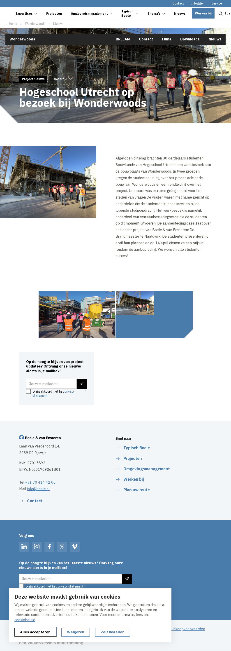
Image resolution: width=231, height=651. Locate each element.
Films (166, 39)
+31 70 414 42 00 (40, 482)
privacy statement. (71, 586)
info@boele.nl (38, 489)
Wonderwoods (35, 24)
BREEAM (123, 39)
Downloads (190, 39)
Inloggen (197, 3)
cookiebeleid (24, 620)
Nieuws (58, 24)
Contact (178, 3)
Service (217, 3)
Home (13, 24)
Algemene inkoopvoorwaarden (180, 629)
